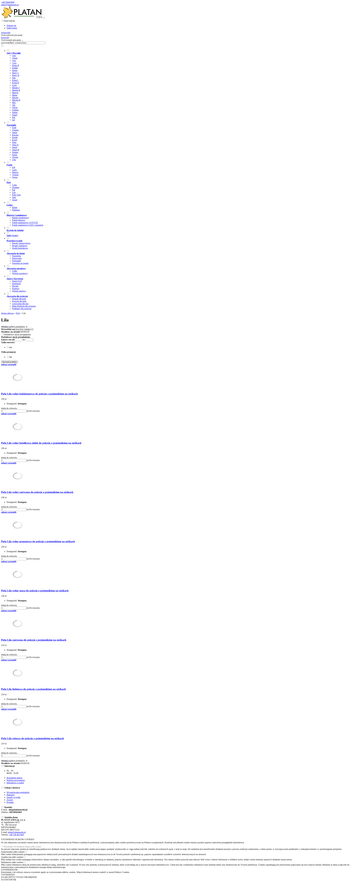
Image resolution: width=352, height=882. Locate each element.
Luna (14, 85)
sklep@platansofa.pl (10, 5)
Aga (14, 60)
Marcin (15, 92)
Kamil (14, 137)
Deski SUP (17, 281)
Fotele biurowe (18, 220)
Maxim (15, 97)
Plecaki (15, 286)
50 (21, 332)
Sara (14, 197)
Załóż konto (12, 28)
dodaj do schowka (9, 408)
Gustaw (15, 130)
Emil (14, 127)
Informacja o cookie (15, 783)
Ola (13, 105)
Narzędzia (16, 256)
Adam (14, 58)
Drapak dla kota (19, 299)
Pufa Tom (16, 195)
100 (24, 332)
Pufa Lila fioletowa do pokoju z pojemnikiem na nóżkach (33, 689)
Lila (14, 192)
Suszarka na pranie (20, 263)
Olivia (14, 107)
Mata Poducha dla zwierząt (24, 306)
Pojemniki (16, 261)
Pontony (15, 288)
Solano (15, 152)
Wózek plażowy (19, 291)
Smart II (15, 150)
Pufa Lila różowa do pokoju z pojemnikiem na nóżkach (32, 738)
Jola (14, 78)
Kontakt (10, 802)
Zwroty (10, 800)
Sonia (14, 155)
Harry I (15, 73)
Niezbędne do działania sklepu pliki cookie (22, 846)
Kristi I (15, 80)
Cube (14, 185)
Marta (14, 95)
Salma (14, 112)
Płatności (10, 795)
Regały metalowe (19, 246)
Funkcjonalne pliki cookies (12, 852)
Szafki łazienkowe (20, 248)
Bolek (14, 207)
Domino (15, 187)
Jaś (13, 120)
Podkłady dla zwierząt (21, 308)
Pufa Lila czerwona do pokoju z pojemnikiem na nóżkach (33, 639)
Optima (15, 110)
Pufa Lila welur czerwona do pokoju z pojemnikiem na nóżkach (37, 492)
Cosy (14, 63)
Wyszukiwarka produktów (18, 792)
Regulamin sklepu (14, 778)
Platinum (16, 210)
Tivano (15, 157)
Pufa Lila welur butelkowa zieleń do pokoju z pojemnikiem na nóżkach (41, 442)
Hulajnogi (16, 283)
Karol (14, 140)
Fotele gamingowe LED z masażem (27, 225)
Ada (14, 55)
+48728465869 (7, 2)
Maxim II (16, 100)
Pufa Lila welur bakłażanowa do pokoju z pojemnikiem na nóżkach (39, 393)
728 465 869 (18, 835)
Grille (14, 271)
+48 (10, 835)
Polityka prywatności (16, 780)
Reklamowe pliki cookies (12, 862)
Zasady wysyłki (13, 797)
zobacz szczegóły (8, 364)
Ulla (14, 160)
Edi (13, 117)
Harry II (15, 75)
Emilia (15, 68)
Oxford (15, 175)
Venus (14, 177)
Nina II (15, 145)
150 (27, 332)
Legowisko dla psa (20, 303)
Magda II (16, 90)
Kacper (15, 135)
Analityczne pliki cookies (12, 857)
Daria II (15, 65)
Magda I (15, 88)
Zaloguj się (11, 25)
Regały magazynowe (21, 243)
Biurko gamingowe (20, 217)
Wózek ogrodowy (20, 273)
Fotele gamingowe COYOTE (25, 222)
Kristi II (15, 83)
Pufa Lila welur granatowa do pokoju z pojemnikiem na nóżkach (38, 541)
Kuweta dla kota (19, 301)
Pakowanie (17, 258)
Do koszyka (34, 411)
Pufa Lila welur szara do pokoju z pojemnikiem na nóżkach (35, 590)
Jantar (14, 132)
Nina (14, 142)
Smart (14, 115)
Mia (14, 102)
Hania (14, 70)
